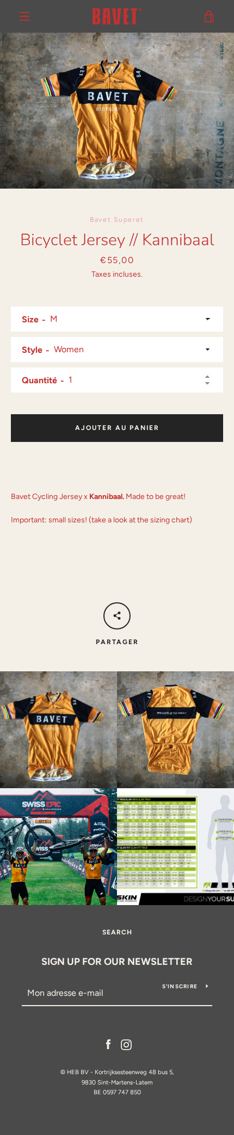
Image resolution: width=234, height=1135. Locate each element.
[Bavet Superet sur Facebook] (108, 1044)
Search (117, 932)
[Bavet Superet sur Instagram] (126, 1044)
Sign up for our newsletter (117, 962)
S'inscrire (180, 986)
